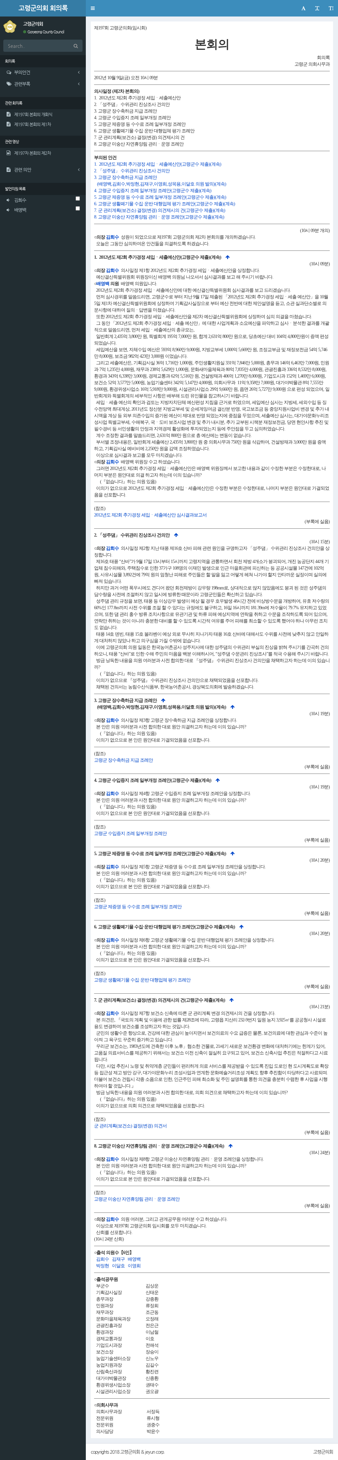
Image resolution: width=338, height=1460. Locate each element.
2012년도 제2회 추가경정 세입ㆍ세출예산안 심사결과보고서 (150, 515)
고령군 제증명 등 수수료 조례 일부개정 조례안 (138, 906)
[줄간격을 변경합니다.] (331, 8)
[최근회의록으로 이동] (10, 26)
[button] (92, 8)
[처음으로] (227, 257)
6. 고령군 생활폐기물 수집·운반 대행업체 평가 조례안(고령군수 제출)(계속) (164, 203)
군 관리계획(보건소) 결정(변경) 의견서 (130, 1125)
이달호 (118, 1265)
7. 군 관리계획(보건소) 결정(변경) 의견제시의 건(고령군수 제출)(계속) (159, 210)
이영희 (134, 1265)
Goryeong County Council (45, 32)
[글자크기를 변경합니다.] (317, 8)
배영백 (102, 283)
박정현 (102, 1265)
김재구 (118, 1259)
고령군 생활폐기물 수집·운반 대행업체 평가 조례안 (142, 980)
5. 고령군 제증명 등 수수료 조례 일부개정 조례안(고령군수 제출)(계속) (160, 197)
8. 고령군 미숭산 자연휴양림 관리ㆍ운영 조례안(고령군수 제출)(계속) (159, 217)
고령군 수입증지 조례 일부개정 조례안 (130, 833)
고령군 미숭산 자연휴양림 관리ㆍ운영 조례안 (137, 1199)
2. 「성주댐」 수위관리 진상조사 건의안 (132, 170)
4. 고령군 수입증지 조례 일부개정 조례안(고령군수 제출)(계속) (152, 190)
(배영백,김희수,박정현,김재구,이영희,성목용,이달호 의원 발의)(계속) (160, 184)
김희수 (112, 237)
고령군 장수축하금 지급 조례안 (123, 760)
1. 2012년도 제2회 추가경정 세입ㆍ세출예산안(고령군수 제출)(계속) (157, 164)
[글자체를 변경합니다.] (303, 8)
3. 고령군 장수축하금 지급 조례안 (125, 177)
